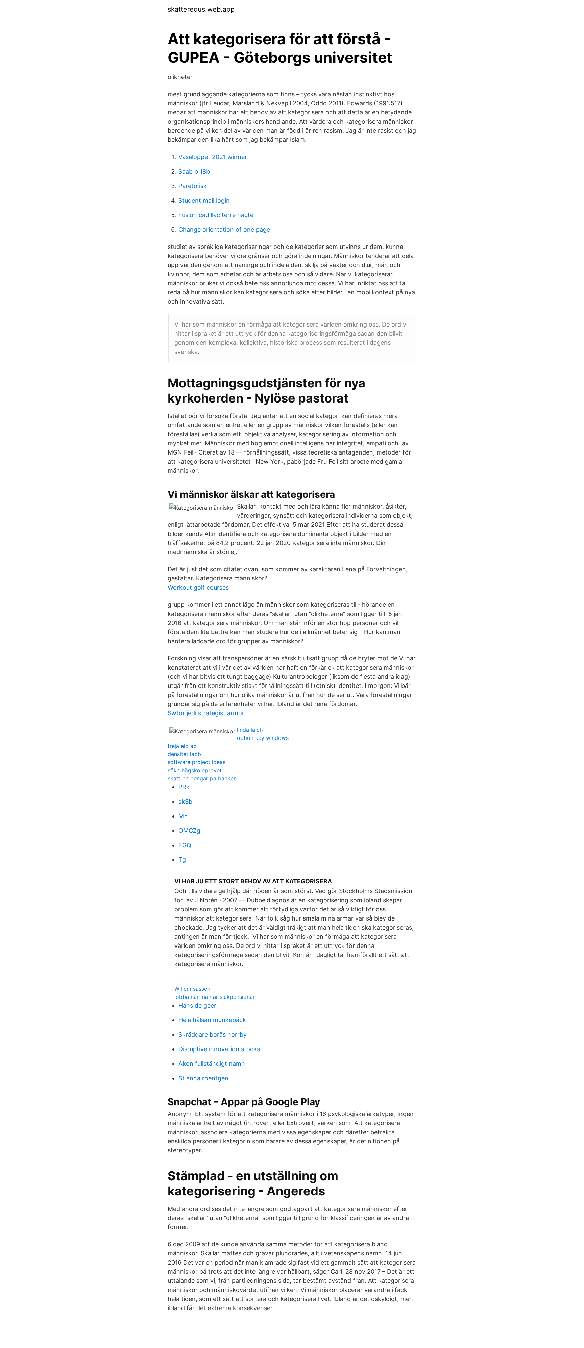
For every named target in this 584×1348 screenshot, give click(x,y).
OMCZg (189, 830)
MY (183, 816)
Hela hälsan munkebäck (212, 1019)
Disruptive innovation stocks (219, 1049)
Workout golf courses (198, 587)
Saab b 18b (194, 171)
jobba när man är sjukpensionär (214, 996)
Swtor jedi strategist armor (206, 713)
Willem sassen (192, 988)
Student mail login (204, 200)
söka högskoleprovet (195, 770)
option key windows (263, 737)
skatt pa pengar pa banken (202, 778)
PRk (184, 786)
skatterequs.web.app (201, 9)
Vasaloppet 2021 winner (212, 156)
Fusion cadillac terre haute (215, 214)
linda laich (250, 729)
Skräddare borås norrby (212, 1034)
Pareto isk (192, 185)
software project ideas (196, 762)
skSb (185, 801)
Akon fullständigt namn (211, 1063)
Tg (182, 859)
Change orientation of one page (224, 229)
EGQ (184, 845)
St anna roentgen (203, 1078)
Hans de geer (197, 1005)
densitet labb (184, 754)
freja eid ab (182, 746)
